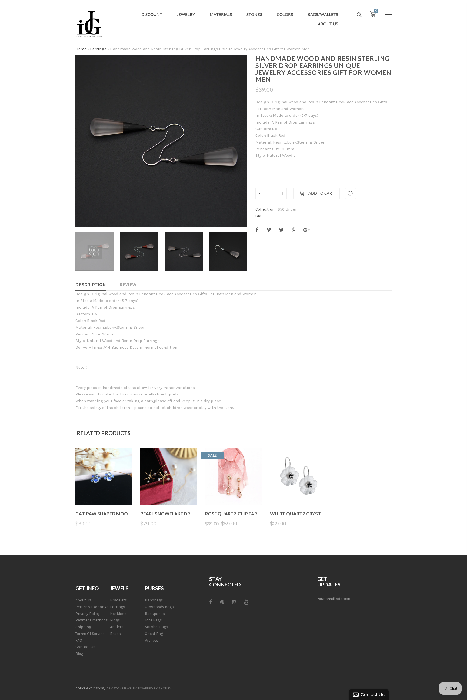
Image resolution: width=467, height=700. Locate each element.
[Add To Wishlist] (350, 193)
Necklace (118, 613)
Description (90, 284)
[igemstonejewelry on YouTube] (246, 602)
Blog (79, 653)
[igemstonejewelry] (88, 24)
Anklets (117, 627)
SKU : (260, 216)
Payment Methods (91, 620)
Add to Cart (320, 194)
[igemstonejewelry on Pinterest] (222, 602)
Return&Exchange (91, 607)
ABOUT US (328, 24)
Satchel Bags (156, 627)
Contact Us (85, 647)
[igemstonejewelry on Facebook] (210, 602)
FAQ (78, 640)
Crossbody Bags (159, 607)
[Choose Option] (104, 492)
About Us (83, 600)
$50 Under (287, 209)
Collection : (265, 209)
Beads (115, 633)
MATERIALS (221, 15)
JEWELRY (186, 15)
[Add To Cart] (169, 492)
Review (127, 284)
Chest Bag (154, 633)
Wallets (151, 640)
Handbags (154, 600)
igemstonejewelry (121, 688)
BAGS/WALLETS (323, 15)
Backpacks (155, 613)
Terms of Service (89, 633)
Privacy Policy (87, 613)
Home (80, 48)
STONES (254, 15)
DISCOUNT (151, 15)
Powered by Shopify (154, 688)
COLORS (285, 15)
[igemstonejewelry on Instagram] (234, 602)
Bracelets (118, 600)
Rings (115, 620)
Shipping (83, 627)
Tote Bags (153, 620)
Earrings (98, 48)
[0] (373, 15)
